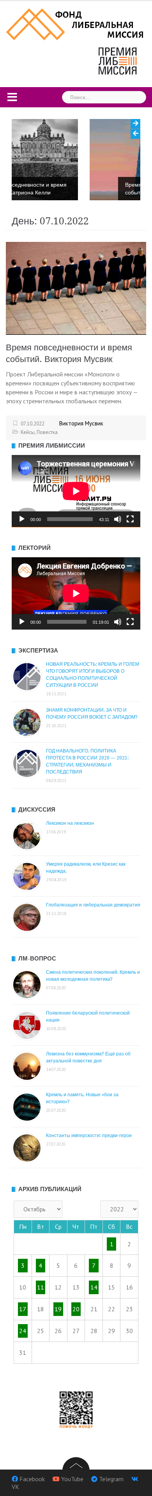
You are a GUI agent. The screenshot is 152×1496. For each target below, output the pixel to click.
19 (58, 1309)
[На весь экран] (130, 519)
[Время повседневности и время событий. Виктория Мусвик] (76, 288)
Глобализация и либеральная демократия (93, 905)
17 (22, 1309)
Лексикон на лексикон (70, 823)
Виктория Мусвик (81, 423)
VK (15, 1486)
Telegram (111, 1478)
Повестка (47, 432)
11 (40, 1287)
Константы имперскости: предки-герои (89, 1135)
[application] (76, 491)
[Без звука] (118, 519)
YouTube (72, 1478)
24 (22, 1331)
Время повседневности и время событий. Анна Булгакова (89, 189)
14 (93, 1287)
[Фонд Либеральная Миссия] (76, 23)
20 (76, 1309)
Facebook (32, 1478)
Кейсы (28, 432)
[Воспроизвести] (22, 519)
